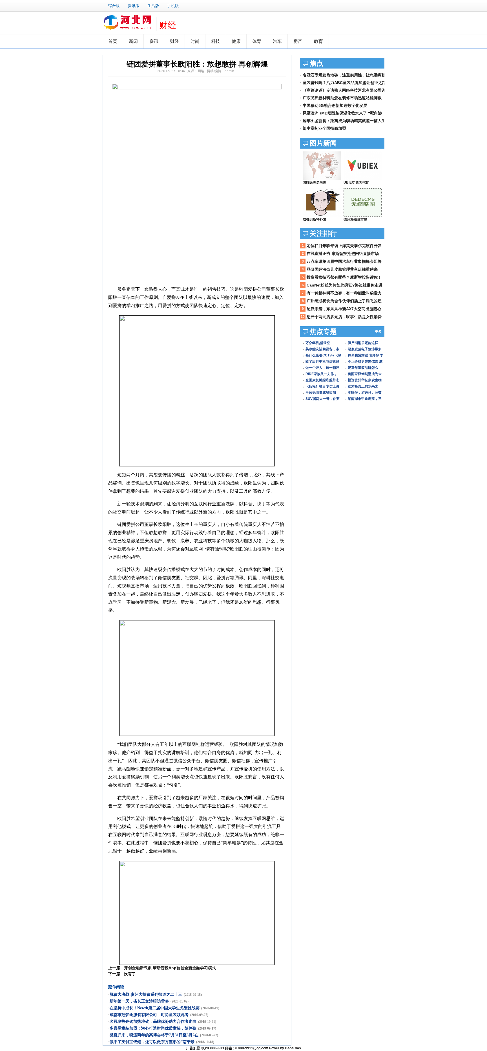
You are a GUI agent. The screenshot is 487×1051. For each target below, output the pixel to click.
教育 (318, 41)
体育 (256, 41)
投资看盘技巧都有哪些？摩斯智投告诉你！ (344, 277)
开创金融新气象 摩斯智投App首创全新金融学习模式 (170, 968)
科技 (215, 41)
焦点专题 (323, 331)
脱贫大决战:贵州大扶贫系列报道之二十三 (146, 994)
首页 (112, 41)
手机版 (173, 5)
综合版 (114, 5)
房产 (297, 41)
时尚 (195, 41)
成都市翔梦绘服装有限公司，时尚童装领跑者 (149, 1015)
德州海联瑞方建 (355, 219)
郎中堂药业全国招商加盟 (324, 128)
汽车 (277, 41)
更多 (378, 332)
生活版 (153, 5)
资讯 (153, 41)
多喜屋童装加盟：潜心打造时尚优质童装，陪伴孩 (153, 1028)
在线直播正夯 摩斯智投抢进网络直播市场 (343, 253)
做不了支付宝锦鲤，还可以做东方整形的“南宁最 (152, 1042)
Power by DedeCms (285, 1048)
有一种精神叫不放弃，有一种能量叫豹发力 (344, 293)
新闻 (133, 41)
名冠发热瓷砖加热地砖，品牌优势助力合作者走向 (153, 1021)
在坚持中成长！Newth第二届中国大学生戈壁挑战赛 (155, 1008)
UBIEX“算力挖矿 (356, 182)
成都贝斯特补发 (314, 219)
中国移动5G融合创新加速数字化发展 (335, 105)
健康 (236, 41)
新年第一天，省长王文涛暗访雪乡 (139, 1001)
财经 (167, 25)
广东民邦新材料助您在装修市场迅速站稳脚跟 (342, 98)
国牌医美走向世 (314, 182)
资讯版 (134, 5)
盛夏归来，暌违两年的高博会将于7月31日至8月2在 (154, 1035)
